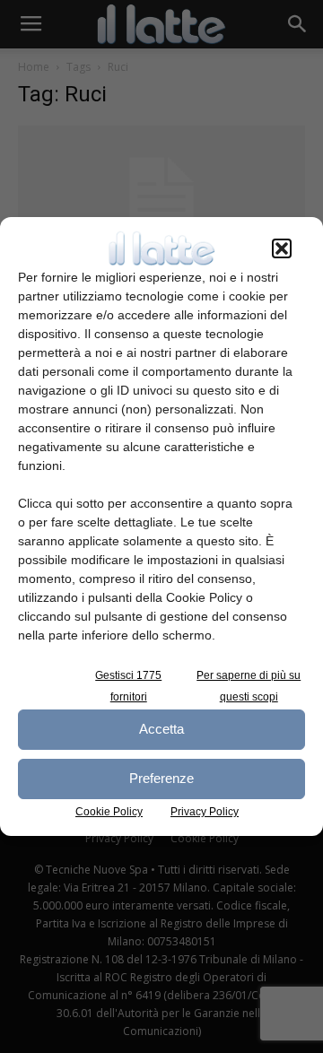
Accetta (161, 728)
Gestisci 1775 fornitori (128, 686)
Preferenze (161, 778)
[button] (282, 248)
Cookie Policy (109, 811)
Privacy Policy (204, 811)
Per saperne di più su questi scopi (248, 686)
